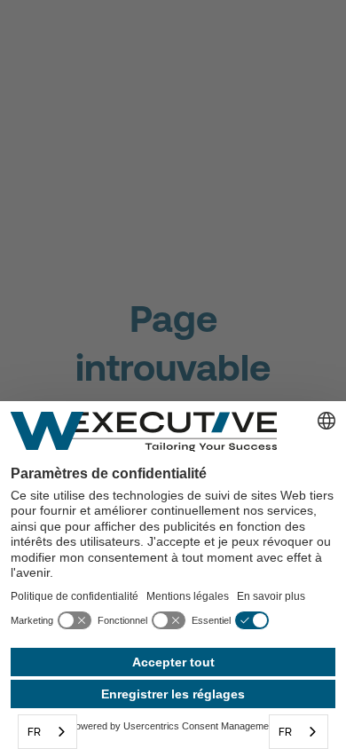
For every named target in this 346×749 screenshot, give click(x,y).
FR (34, 731)
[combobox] (47, 731)
